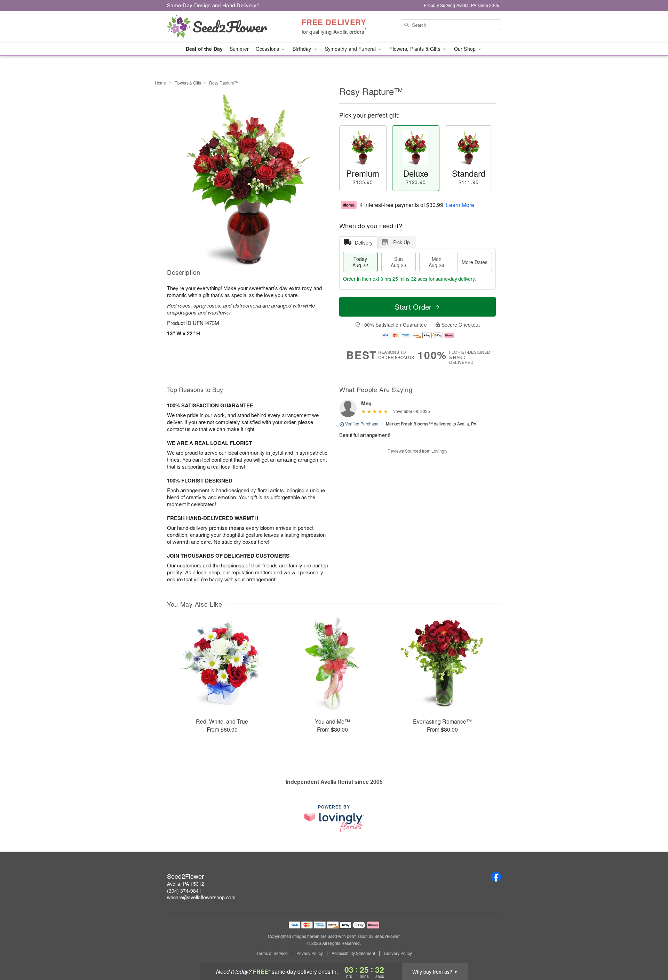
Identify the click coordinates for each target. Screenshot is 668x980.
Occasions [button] (268, 48)
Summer (239, 48)
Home (160, 83)
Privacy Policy (309, 953)
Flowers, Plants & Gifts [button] (415, 48)
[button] (650, 950)
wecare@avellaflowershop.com (201, 897)
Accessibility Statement (353, 953)
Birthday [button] (302, 48)
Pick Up (401, 242)
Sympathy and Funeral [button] (351, 48)
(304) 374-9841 (184, 890)
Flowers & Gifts (187, 83)
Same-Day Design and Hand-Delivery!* (213, 5)
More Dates (474, 261)
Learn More (460, 205)
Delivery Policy (398, 953)
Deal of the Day (204, 48)
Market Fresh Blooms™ (409, 424)
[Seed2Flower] (217, 26)
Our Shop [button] (465, 48)
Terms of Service (272, 953)
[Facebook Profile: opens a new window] (496, 877)
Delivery (364, 242)
